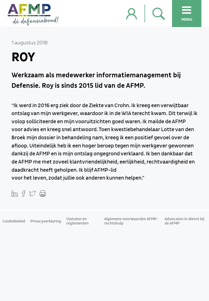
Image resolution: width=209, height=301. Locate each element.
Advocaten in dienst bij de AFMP (184, 221)
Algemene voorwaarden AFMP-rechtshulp (131, 221)
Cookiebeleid (14, 221)
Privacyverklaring (45, 221)
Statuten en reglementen (77, 221)
